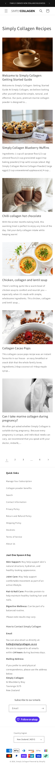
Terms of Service (14, 536)
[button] (6, 11)
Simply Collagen (22, 761)
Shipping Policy (13, 523)
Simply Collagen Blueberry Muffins (25, 148)
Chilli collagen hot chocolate (21, 216)
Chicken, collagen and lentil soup (24, 280)
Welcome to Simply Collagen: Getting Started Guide (22, 77)
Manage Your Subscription (19, 481)
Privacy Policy (12, 509)
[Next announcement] (49, 3)
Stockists (10, 529)
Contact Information (16, 502)
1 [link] (6, 459)
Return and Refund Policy (18, 516)
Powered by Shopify (37, 761)
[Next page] (48, 459)
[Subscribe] (42, 708)
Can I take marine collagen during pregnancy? (25, 418)
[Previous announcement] (5, 3)
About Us (10, 543)
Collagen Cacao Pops (16, 348)
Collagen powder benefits (19, 488)
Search (9, 495)
